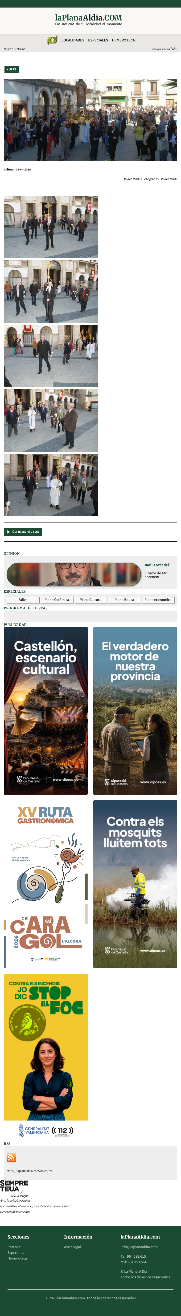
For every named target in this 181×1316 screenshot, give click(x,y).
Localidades (73, 40)
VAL (174, 48)
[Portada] (52, 40)
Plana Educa (124, 599)
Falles (22, 599)
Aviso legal (72, 1247)
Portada (14, 1247)
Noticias (19, 49)
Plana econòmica (158, 599)
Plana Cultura (90, 599)
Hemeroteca (123, 40)
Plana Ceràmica (57, 599)
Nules (7, 49)
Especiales (98, 40)
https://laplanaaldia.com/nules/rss (30, 1171)
